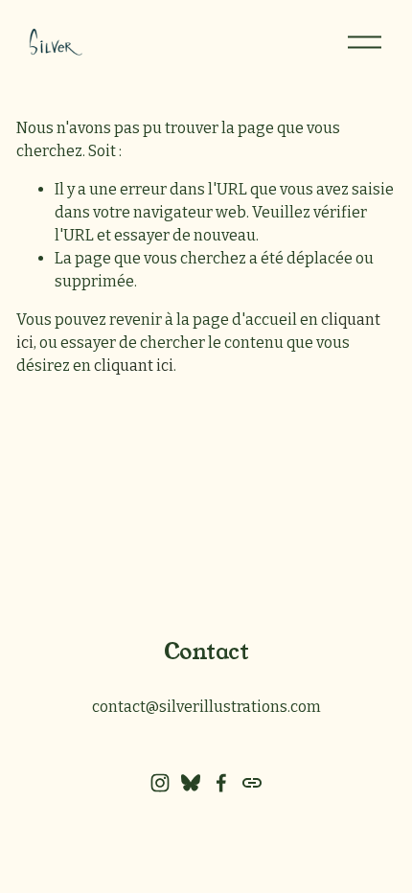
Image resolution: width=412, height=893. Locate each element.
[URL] (252, 782)
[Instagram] (160, 782)
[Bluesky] (190, 782)
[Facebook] (221, 782)
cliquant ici (133, 365)
